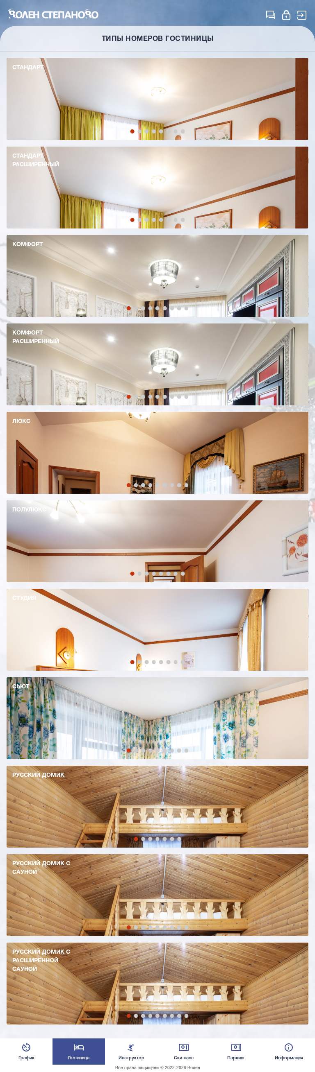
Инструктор (131, 1058)
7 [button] (175, 131)
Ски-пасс (184, 1058)
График (26, 1058)
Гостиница (78, 1058)
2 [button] (139, 131)
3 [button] (147, 131)
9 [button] (187, 308)
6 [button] (169, 131)
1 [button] (132, 131)
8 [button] (183, 131)
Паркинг (236, 1058)
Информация (289, 1058)
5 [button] (161, 131)
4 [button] (154, 131)
